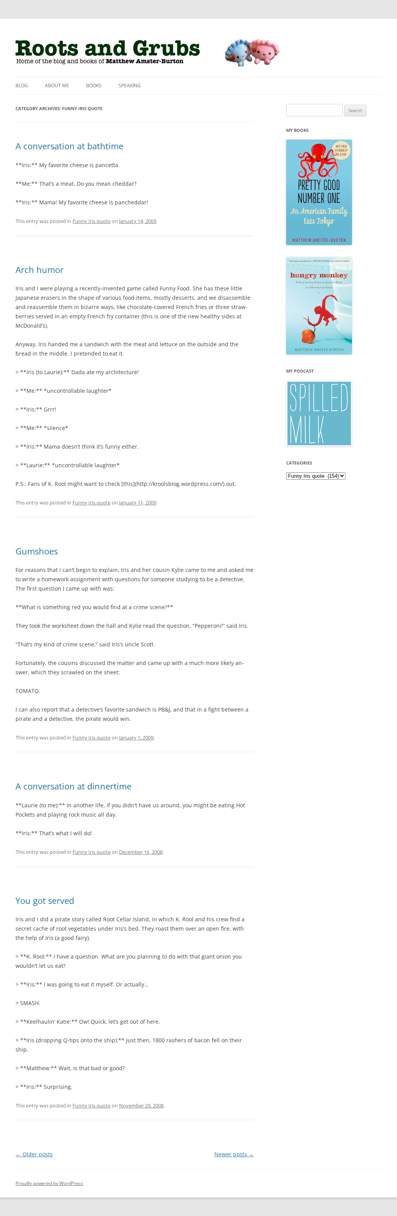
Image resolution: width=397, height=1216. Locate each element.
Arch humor (40, 269)
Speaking (130, 85)
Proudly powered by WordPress (49, 1183)
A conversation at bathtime (69, 146)
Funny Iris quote (91, 221)
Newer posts (234, 1154)
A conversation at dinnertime (73, 786)
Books (94, 85)
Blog (22, 85)
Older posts (34, 1154)
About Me (57, 85)
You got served (45, 900)
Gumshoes (37, 551)
